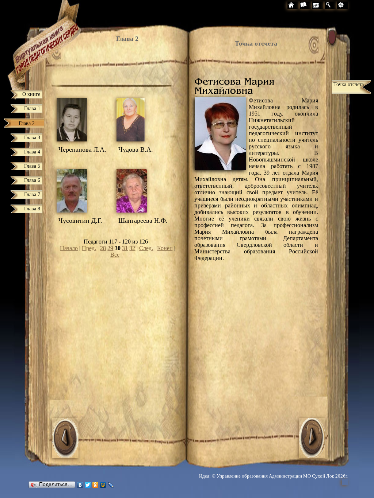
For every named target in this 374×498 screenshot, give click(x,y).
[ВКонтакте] (80, 485)
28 (103, 248)
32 (132, 248)
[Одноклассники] (95, 485)
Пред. (89, 248)
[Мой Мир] (103, 485)
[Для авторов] (353, 6)
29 (110, 248)
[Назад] (65, 456)
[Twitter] (88, 485)
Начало (69, 248)
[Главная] (34, 42)
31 (125, 248)
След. (146, 248)
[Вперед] (312, 456)
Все (114, 255)
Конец (165, 248)
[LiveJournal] (111, 485)
